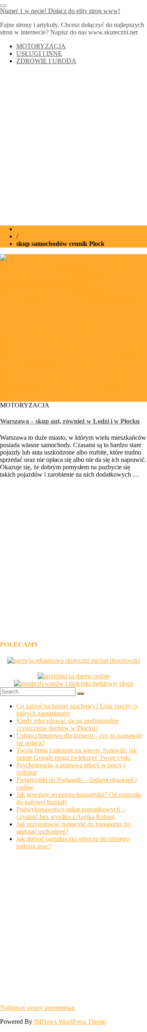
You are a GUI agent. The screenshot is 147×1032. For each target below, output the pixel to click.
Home (24, 228)
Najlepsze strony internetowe (37, 1007)
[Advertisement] (73, 145)
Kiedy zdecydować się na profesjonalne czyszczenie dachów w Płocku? (67, 724)
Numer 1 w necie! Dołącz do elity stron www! (60, 10)
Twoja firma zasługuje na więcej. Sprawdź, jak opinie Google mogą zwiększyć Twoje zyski (76, 754)
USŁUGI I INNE (39, 53)
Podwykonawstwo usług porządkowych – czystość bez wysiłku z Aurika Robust (70, 813)
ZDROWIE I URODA (46, 60)
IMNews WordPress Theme (70, 1021)
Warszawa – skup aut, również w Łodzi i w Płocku (70, 421)
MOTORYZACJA (41, 46)
